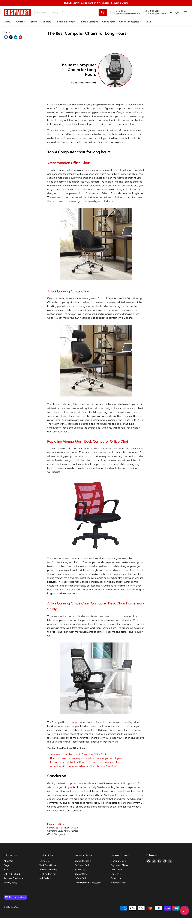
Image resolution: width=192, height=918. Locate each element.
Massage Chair (118, 882)
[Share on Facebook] (6, 37)
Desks (7, 21)
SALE (148, 21)
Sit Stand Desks (82, 865)
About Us (8, 861)
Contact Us (44, 861)
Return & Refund (12, 874)
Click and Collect (47, 874)
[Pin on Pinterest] (20, 37)
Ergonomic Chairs (119, 865)
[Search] (103, 12)
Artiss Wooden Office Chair (68, 163)
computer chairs (74, 783)
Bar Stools (115, 874)
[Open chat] (184, 910)
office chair (94, 189)
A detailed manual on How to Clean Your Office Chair (78, 754)
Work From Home (47, 865)
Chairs (20, 21)
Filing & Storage (66, 21)
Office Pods (108, 21)
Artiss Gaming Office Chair (68, 291)
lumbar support (71, 722)
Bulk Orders (45, 878)
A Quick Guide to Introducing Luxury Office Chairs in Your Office (83, 766)
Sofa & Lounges (89, 21)
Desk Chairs (116, 869)
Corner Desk (81, 874)
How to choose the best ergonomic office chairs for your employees (86, 758)
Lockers (47, 21)
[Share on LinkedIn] (15, 37)
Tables (33, 21)
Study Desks (81, 869)
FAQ (6, 869)
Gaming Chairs (118, 861)
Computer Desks (83, 861)
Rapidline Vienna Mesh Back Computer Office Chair (88, 441)
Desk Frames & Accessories (88, 882)
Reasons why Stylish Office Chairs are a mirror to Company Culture (85, 762)
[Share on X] (11, 37)
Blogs (6, 865)
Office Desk (80, 878)
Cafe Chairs (116, 878)
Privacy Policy (10, 882)
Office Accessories (129, 21)
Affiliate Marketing (48, 869)
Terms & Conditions (13, 878)
